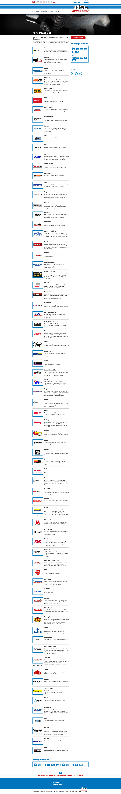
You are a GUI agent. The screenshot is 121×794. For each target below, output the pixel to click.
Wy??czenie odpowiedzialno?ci (59, 791)
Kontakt (51, 11)
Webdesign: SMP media (70, 791)
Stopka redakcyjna (36, 791)
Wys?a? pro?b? (78, 37)
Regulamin (57, 11)
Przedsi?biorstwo (45, 11)
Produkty (38, 11)
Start (33, 11)
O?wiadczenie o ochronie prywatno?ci (46, 791)
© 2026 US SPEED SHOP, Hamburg (81, 791)
